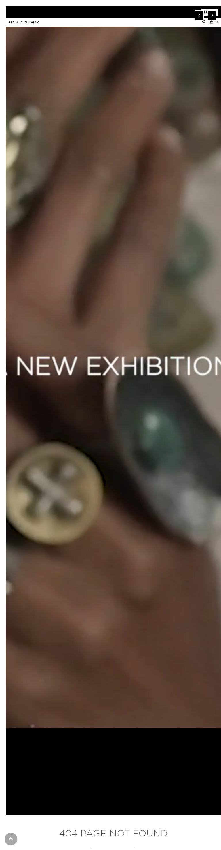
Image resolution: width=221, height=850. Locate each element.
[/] (59, 12)
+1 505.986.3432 (24, 22)
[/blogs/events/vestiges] (113, 367)
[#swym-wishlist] (205, 22)
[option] (113, 367)
